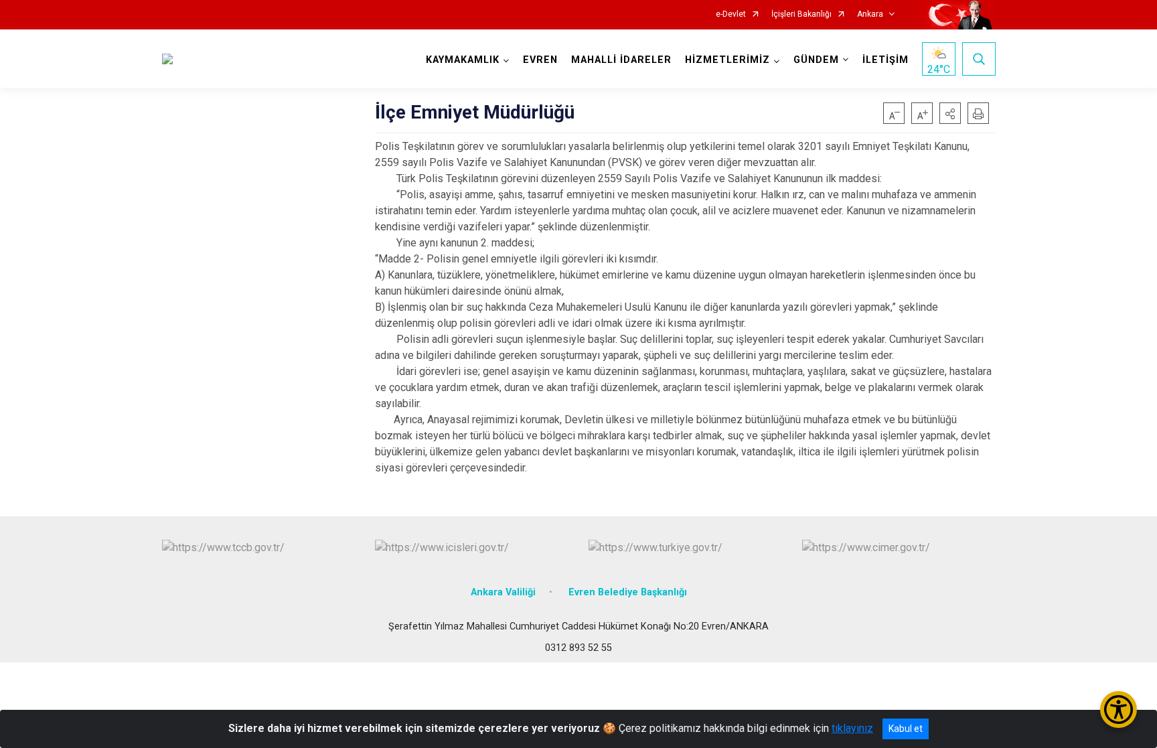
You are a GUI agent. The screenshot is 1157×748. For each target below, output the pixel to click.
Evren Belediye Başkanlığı (627, 592)
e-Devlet (731, 14)
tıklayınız (852, 728)
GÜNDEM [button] (816, 60)
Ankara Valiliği (503, 592)
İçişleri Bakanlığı (801, 14)
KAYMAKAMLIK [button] (462, 60)
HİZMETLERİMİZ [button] (727, 60)
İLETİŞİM (885, 60)
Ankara (870, 14)
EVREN (540, 60)
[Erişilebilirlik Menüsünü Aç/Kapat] (1118, 709)
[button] (950, 113)
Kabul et (906, 728)
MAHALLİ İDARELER (621, 60)
